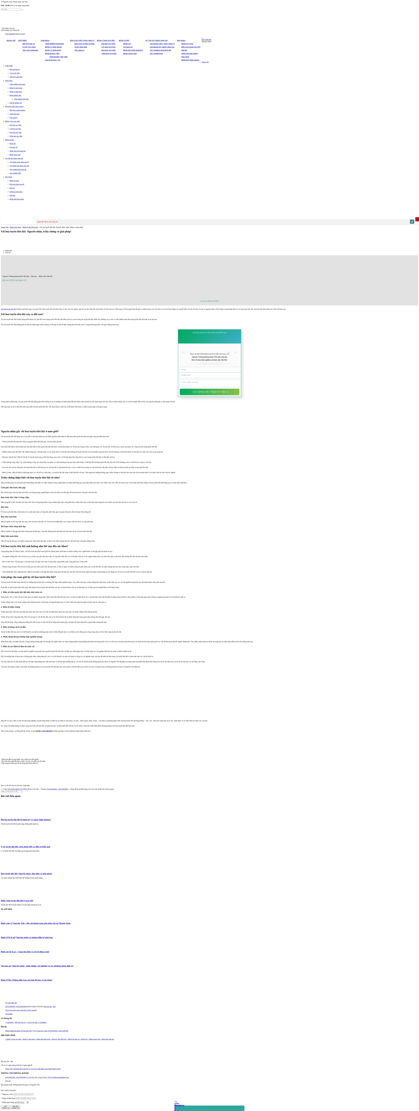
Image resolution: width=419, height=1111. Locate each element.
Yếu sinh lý (79, 50)
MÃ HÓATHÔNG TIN (15, 1107)
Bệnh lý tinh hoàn (53, 50)
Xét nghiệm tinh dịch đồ (160, 50)
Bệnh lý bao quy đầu (106, 40)
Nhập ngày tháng (7, 1102)
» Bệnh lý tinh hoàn (28, 1039)
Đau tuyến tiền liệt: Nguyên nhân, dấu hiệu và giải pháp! (26, 873)
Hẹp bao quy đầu (108, 50)
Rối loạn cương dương (85, 44)
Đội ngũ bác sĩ (28, 44)
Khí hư (184, 50)
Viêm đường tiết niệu (58, 57)
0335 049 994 (47, 731)
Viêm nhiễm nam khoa (54, 44)
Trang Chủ (4, 227)
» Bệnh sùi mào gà (73, 1039)
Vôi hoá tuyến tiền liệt (8, 309)
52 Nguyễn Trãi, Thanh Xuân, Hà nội (39, 1077)
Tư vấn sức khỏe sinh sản (156, 40)
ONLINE (39, 1006)
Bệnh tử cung (187, 44)
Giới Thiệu (22, 40)
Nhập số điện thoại (8, 1098)
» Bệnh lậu (84, 1039)
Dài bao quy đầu (108, 44)
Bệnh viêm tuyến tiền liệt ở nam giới (17, 900)
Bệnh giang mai (130, 53)
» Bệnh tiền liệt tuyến (42, 1039)
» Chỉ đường (42, 1022)
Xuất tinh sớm (81, 47)
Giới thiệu (16, 1069)
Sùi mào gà (128, 47)
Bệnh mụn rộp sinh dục (133, 50)
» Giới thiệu (9, 1022)
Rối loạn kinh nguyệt (190, 47)
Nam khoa (45, 40)
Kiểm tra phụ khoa (189, 53)
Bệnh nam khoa (15, 227)
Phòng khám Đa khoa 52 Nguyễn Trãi (18, 1031)
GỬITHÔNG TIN (5, 1107)
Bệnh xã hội (124, 40)
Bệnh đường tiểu (52, 53)
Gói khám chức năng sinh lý (162, 44)
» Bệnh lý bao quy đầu (13, 1039)
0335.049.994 (10, 34)
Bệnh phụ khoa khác (190, 60)
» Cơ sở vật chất (31, 1022)
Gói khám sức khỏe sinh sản (162, 47)
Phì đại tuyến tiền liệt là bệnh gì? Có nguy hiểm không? (26, 820)
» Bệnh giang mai (94, 1039)
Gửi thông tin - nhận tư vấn (209, 392)
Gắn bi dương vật (52, 60)
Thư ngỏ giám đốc (30, 50)
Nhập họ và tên (7, 1094)
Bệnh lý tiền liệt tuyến (30, 227)
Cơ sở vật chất (29, 47)
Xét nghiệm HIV (156, 53)
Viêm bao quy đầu (109, 53)
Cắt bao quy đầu (108, 47)
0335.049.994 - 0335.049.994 (57, 789)
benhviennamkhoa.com (61, 1077)
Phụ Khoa (181, 40)
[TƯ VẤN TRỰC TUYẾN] (17, 789)
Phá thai (185, 57)
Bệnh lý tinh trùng (53, 47)
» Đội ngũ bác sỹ (20, 1022)
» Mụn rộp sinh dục (107, 1039)
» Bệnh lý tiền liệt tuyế (58, 1039)
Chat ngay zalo (42, 1031)
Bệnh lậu (127, 44)
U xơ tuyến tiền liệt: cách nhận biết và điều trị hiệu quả (25, 847)
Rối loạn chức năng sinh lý (82, 40)
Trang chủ (11, 40)
